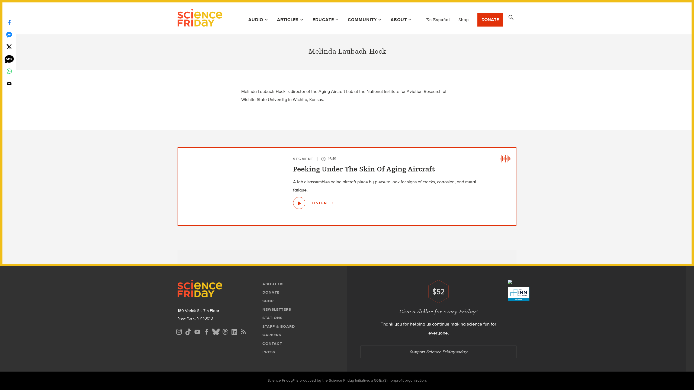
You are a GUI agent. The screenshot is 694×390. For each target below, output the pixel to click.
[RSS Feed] (243, 331)
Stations (272, 318)
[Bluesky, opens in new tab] (216, 331)
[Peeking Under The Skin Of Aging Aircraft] (299, 203)
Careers (271, 335)
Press (268, 352)
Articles (288, 19)
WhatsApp (9, 71)
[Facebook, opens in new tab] (207, 331)
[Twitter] (9, 47)
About (399, 19)
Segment (303, 159)
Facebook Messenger (9, 34)
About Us (273, 284)
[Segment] (505, 159)
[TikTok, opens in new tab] (188, 331)
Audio (255, 19)
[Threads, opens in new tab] (225, 331)
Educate (323, 19)
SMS (9, 59)
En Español (438, 19)
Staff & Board (278, 326)
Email (9, 83)
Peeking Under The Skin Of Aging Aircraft (364, 169)
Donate (490, 19)
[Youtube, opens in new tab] (197, 331)
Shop (463, 19)
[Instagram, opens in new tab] (179, 331)
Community (362, 19)
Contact (272, 343)
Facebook (9, 22)
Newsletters (276, 309)
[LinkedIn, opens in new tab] (234, 331)
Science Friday (200, 18)
